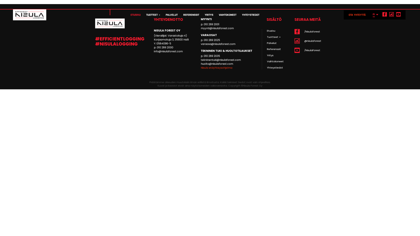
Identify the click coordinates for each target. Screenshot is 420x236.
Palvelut (172, 14)
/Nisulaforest (312, 31)
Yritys (209, 14)
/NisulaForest (312, 50)
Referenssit (191, 14)
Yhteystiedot (250, 14)
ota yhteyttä (357, 14)
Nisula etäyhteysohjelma (216, 68)
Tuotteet (152, 14)
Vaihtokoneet (227, 14)
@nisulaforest (312, 41)
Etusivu (136, 14)
